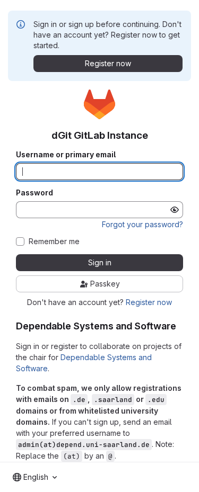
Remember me (54, 241)
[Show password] (174, 209)
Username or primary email (66, 154)
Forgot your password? (142, 224)
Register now (149, 302)
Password (34, 193)
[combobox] (35, 477)
